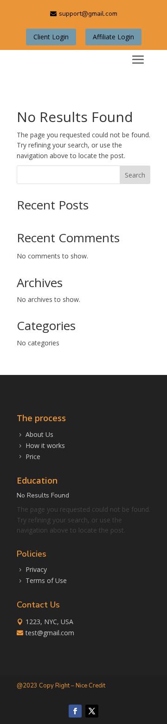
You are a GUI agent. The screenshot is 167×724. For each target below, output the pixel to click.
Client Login (51, 36)
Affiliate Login (113, 36)
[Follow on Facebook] (75, 711)
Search (135, 175)
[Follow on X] (91, 711)
